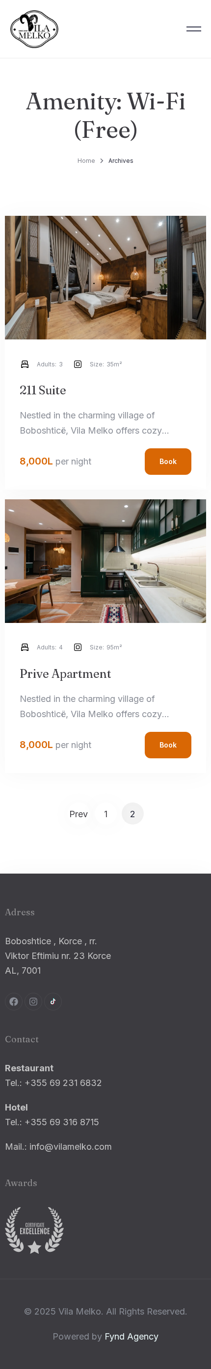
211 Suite (43, 390)
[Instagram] (33, 1001)
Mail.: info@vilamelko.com (58, 1146)
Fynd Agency (131, 1336)
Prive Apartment (65, 674)
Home (86, 160)
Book (168, 461)
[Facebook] (14, 1001)
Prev (78, 814)
